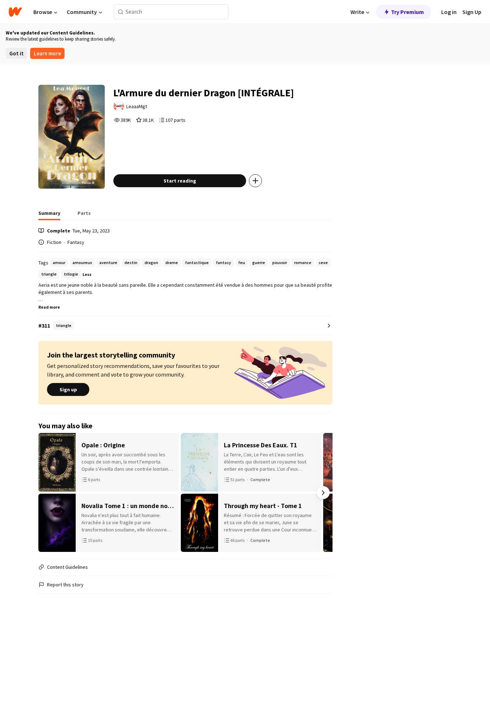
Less (87, 274)
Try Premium (407, 11)
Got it (16, 53)
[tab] (49, 215)
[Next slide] (323, 492)
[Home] (15, 12)
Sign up (68, 389)
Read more (49, 307)
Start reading (180, 180)
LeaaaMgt (136, 106)
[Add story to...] (255, 180)
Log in (449, 11)
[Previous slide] (47, 492)
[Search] (121, 12)
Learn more (47, 53)
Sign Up (471, 11)
